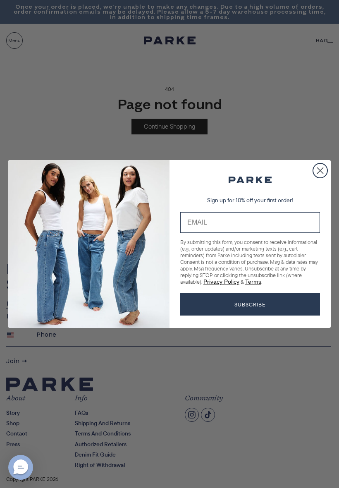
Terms (253, 281)
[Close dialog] (320, 170)
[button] (20, 467)
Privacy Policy (221, 281)
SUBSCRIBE (250, 304)
